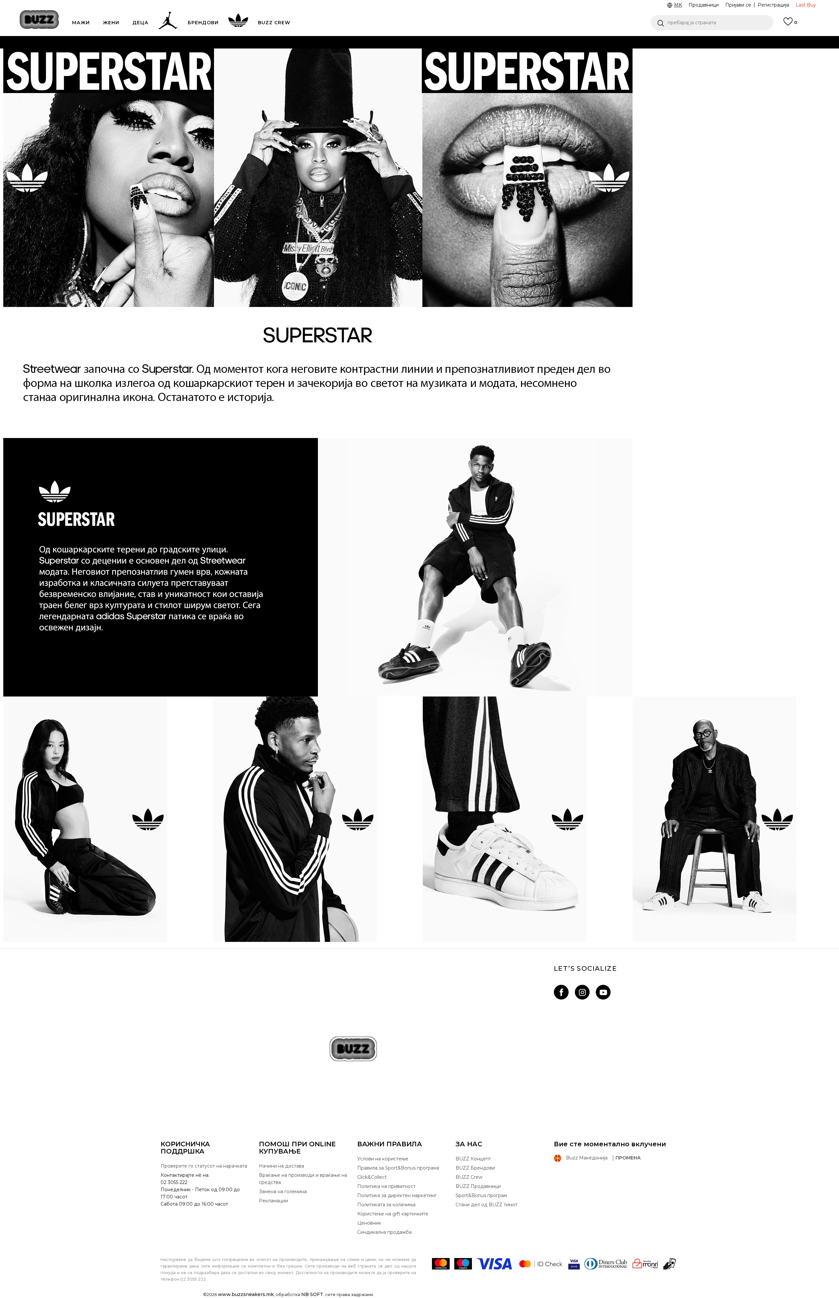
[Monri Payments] (645, 1263)
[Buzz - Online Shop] (39, 19)
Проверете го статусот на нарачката (204, 1166)
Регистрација (773, 5)
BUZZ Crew (469, 1177)
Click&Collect (372, 1177)
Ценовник (392, 68)
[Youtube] (603, 992)
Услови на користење (382, 1159)
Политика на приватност (386, 1186)
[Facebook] (561, 992)
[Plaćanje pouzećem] (670, 1263)
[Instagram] (582, 992)
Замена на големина (283, 1191)
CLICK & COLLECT (298, 55)
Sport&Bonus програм (481, 1195)
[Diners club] (605, 1263)
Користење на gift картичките (392, 1214)
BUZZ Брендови (475, 1168)
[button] (712, 22)
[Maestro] (463, 1263)
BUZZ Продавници (478, 1186)
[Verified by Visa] (574, 1263)
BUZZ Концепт (473, 1159)
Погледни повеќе (539, 55)
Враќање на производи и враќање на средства (303, 1178)
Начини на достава (281, 1166)
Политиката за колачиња (386, 1205)
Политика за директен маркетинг (397, 1195)
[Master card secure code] (541, 1263)
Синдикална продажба (384, 1232)
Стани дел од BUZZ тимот (486, 1205)
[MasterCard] (441, 1263)
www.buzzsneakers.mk (246, 1294)
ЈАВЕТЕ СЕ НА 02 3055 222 (336, 42)
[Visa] (495, 1263)
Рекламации (273, 1201)
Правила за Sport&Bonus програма (398, 1168)
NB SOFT (312, 1294)
